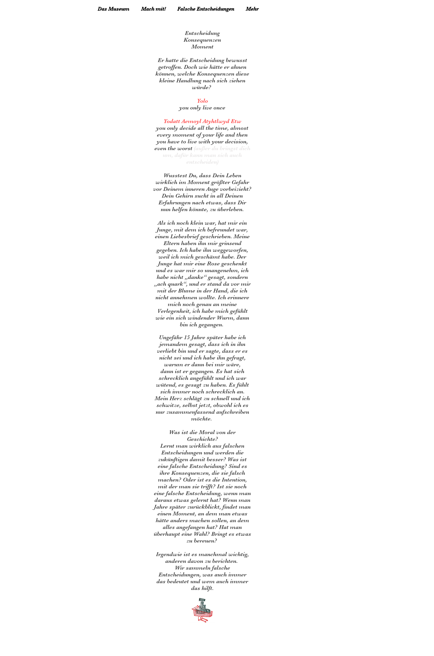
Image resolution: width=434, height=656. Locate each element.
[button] (254, 9)
